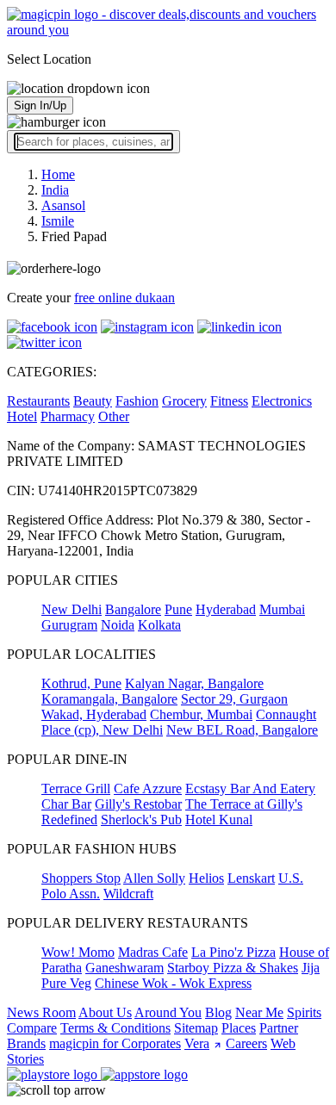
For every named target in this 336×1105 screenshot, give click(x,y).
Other (113, 416)
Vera (196, 1043)
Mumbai (282, 609)
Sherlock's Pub (141, 819)
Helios (206, 878)
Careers (246, 1043)
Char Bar (66, 804)
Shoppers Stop (81, 878)
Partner (278, 1028)
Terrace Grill (75, 788)
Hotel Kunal (218, 819)
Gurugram (69, 625)
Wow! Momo (78, 952)
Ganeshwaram (124, 967)
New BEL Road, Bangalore (242, 730)
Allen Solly (154, 878)
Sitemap (196, 1028)
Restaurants (38, 401)
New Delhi (71, 609)
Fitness (229, 401)
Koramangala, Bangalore (109, 699)
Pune (178, 609)
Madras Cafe (153, 952)
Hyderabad (226, 609)
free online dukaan (124, 297)
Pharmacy (67, 416)
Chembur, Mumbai (201, 714)
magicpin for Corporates (115, 1043)
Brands (26, 1043)
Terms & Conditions (115, 1028)
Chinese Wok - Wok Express (173, 983)
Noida (117, 625)
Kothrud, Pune (81, 683)
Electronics (282, 401)
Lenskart (251, 878)
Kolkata (159, 625)
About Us (105, 1012)
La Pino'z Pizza (233, 952)
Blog (218, 1012)
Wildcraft (128, 893)
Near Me (259, 1012)
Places (238, 1028)
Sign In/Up (40, 105)
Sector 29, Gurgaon (234, 699)
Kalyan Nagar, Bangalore (194, 683)
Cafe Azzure (148, 788)
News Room (41, 1012)
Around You (168, 1012)
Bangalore (133, 609)
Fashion (137, 401)
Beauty (92, 401)
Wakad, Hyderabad (93, 714)
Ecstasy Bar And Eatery (250, 788)
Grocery (184, 401)
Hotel (22, 416)
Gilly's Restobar (138, 804)
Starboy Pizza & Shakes (232, 967)
